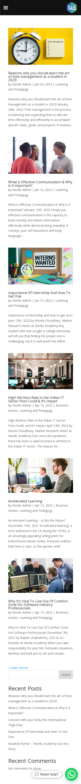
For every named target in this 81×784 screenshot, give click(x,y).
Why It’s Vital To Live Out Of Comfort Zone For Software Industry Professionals (38, 605)
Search (66, 675)
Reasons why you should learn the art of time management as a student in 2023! (38, 76)
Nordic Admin (21, 84)
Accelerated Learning (25, 501)
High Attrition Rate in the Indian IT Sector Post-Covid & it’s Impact (36, 399)
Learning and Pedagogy (35, 410)
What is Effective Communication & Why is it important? (40, 184)
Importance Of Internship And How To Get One (39, 294)
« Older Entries (18, 668)
